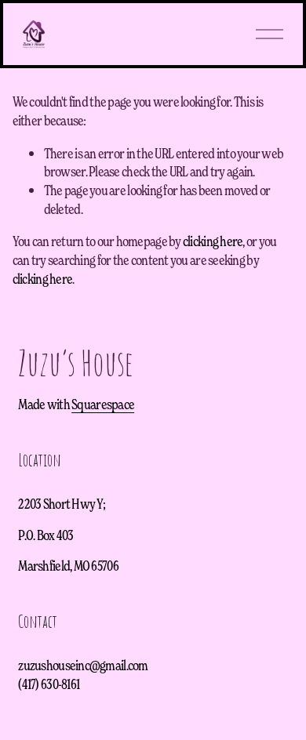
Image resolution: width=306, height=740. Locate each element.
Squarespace (102, 403)
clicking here (213, 240)
